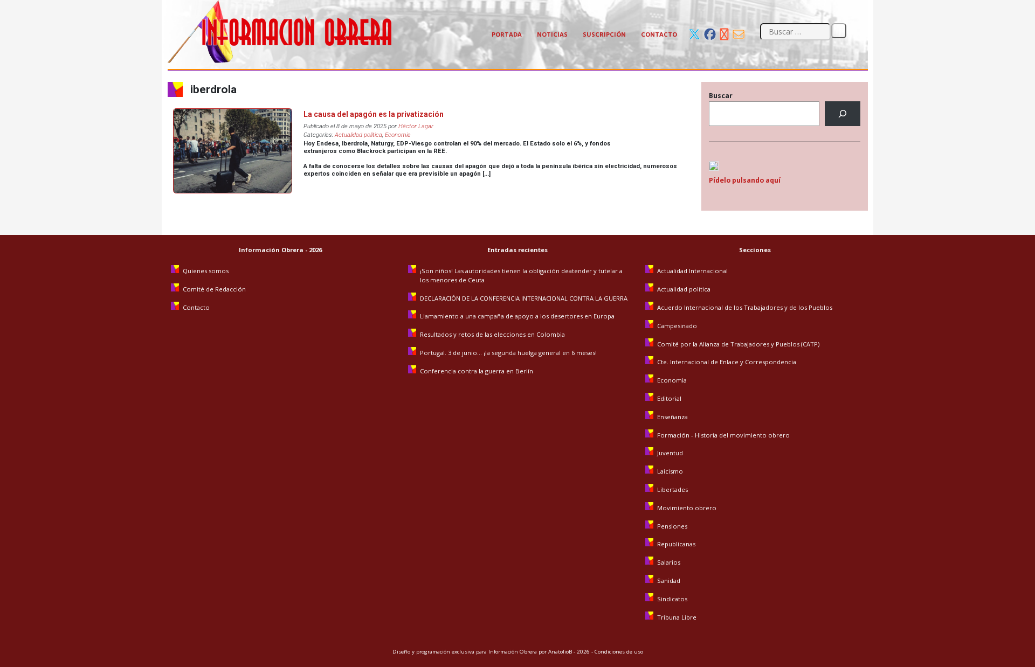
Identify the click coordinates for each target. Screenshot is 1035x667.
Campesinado (677, 326)
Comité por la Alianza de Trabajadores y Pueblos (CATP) (738, 344)
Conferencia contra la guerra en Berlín (477, 371)
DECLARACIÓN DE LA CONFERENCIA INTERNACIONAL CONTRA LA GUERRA (523, 298)
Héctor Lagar (415, 126)
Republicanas (676, 544)
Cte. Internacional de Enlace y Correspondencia (726, 362)
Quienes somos (206, 271)
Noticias (552, 34)
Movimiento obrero (686, 508)
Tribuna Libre (676, 617)
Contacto (659, 34)
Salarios (668, 562)
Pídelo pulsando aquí (745, 180)
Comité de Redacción (214, 289)
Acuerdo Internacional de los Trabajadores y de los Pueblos (744, 307)
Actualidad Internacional (692, 271)
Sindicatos (672, 599)
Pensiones (672, 526)
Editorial (669, 398)
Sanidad (668, 580)
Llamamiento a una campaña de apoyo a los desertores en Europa (517, 316)
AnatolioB (560, 651)
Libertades (672, 489)
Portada (507, 34)
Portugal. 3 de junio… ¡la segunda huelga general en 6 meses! (509, 353)
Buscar (721, 95)
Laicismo (670, 471)
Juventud (670, 453)
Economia (398, 134)
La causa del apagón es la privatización (373, 114)
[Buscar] (842, 114)
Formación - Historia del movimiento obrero (723, 435)
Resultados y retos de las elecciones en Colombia (493, 334)
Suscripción (604, 34)
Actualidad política (358, 134)
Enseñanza (672, 417)
